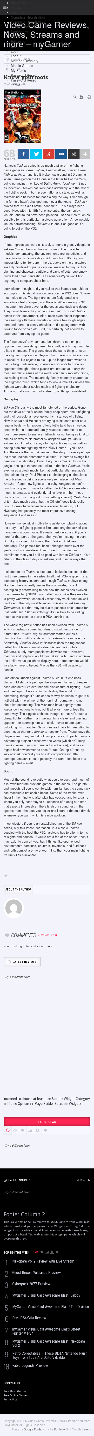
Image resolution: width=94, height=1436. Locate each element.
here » (86, 1429)
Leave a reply (46, 935)
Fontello (59, 1429)
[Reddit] (74, 154)
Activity (16, 7)
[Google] (48, 154)
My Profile (18, 70)
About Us (18, 2)
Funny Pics (10, 1399)
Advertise (18, 12)
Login (15, 46)
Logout (16, 55)
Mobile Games (22, 65)
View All (82, 1180)
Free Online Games (16, 1395)
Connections (20, 26)
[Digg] (61, 154)
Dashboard (19, 31)
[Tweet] (36, 154)
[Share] (23, 154)
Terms (15, 84)
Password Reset (23, 75)
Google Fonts (32, 1429)
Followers (18, 36)
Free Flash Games (15, 1391)
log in (21, 946)
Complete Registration (28, 17)
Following (18, 41)
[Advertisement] (47, 1042)
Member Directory (24, 60)
